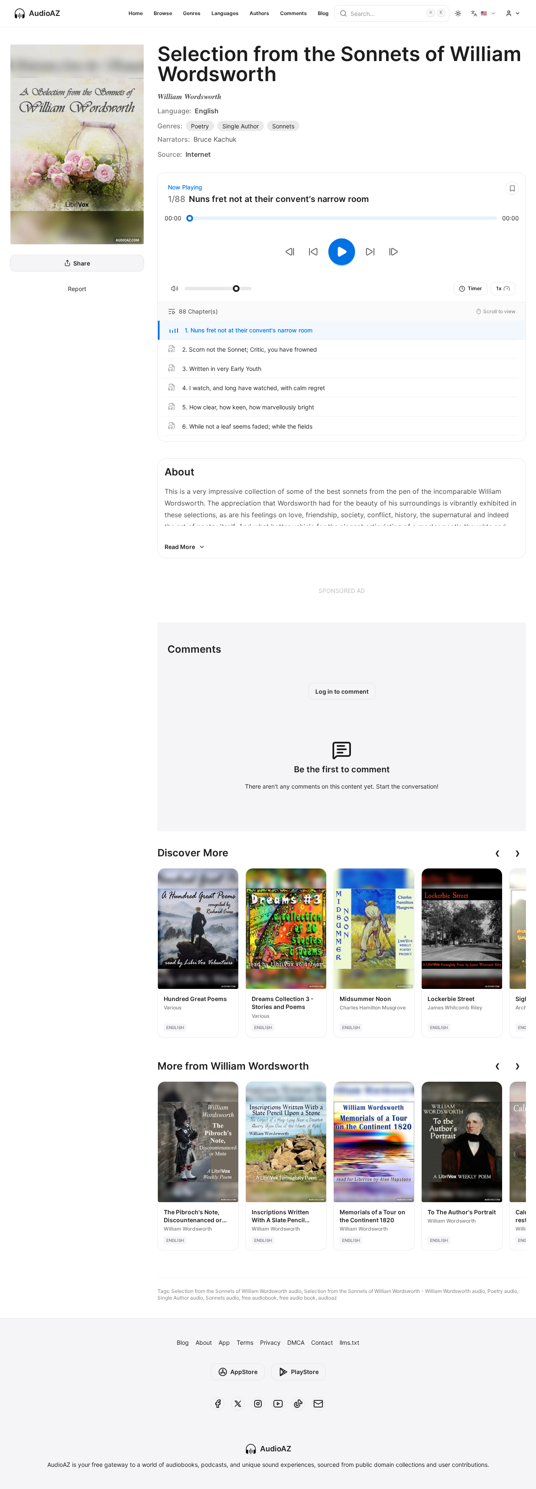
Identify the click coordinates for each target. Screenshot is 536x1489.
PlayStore (305, 1371)
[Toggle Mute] (174, 288)
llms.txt (349, 1342)
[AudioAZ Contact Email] (318, 1403)
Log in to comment (341, 691)
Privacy (270, 1342)
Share (81, 263)
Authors (259, 13)
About (204, 1342)
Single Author (240, 126)
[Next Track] (393, 251)
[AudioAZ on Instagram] (258, 1403)
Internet (198, 154)
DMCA (295, 1342)
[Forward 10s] (370, 251)
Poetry (200, 126)
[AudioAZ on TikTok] (298, 1403)
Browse (163, 13)
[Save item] (512, 188)
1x (499, 288)
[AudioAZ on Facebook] (217, 1403)
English (207, 111)
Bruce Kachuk (215, 139)
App (224, 1342)
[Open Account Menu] (513, 13)
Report (77, 288)
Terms (245, 1342)
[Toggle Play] (341, 251)
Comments (293, 13)
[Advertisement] (341, 590)
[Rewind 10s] (313, 251)
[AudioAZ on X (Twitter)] (238, 1403)
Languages (225, 13)
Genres (192, 13)
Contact (322, 1342)
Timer (475, 288)
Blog (323, 13)
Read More (180, 546)
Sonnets (283, 126)
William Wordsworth (189, 96)
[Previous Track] (289, 251)
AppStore (244, 1371)
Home (136, 13)
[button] (342, 330)
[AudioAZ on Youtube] (278, 1403)
